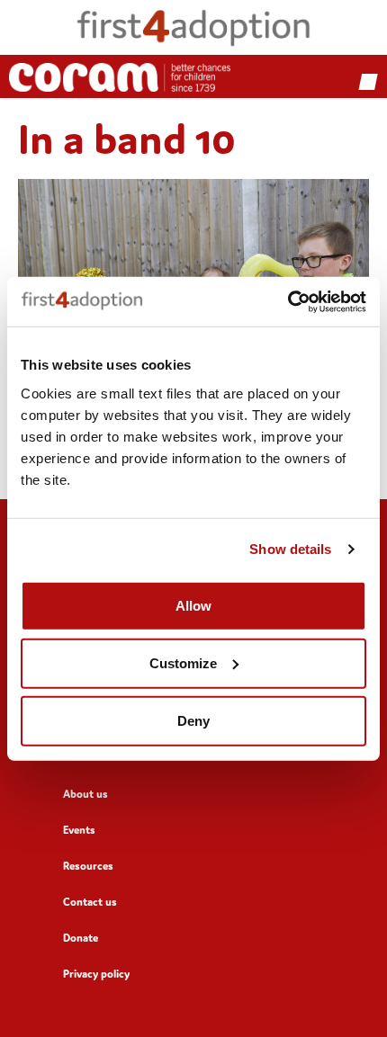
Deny (193, 720)
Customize (183, 662)
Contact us (90, 901)
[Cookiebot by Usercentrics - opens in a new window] (287, 301)
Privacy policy (96, 973)
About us (85, 793)
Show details (290, 549)
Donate (80, 937)
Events (79, 829)
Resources (88, 865)
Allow (194, 604)
